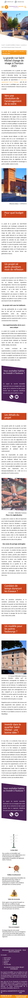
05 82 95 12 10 (10, 1)
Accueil (2, 45)
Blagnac (6, 963)
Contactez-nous (20, 1)
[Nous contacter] (17, 397)
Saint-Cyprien (7, 958)
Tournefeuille (7, 964)
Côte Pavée (7, 959)
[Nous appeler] (11, 397)
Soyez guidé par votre (21, 996)
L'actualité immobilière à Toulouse (12, 45)
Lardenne (6, 961)
